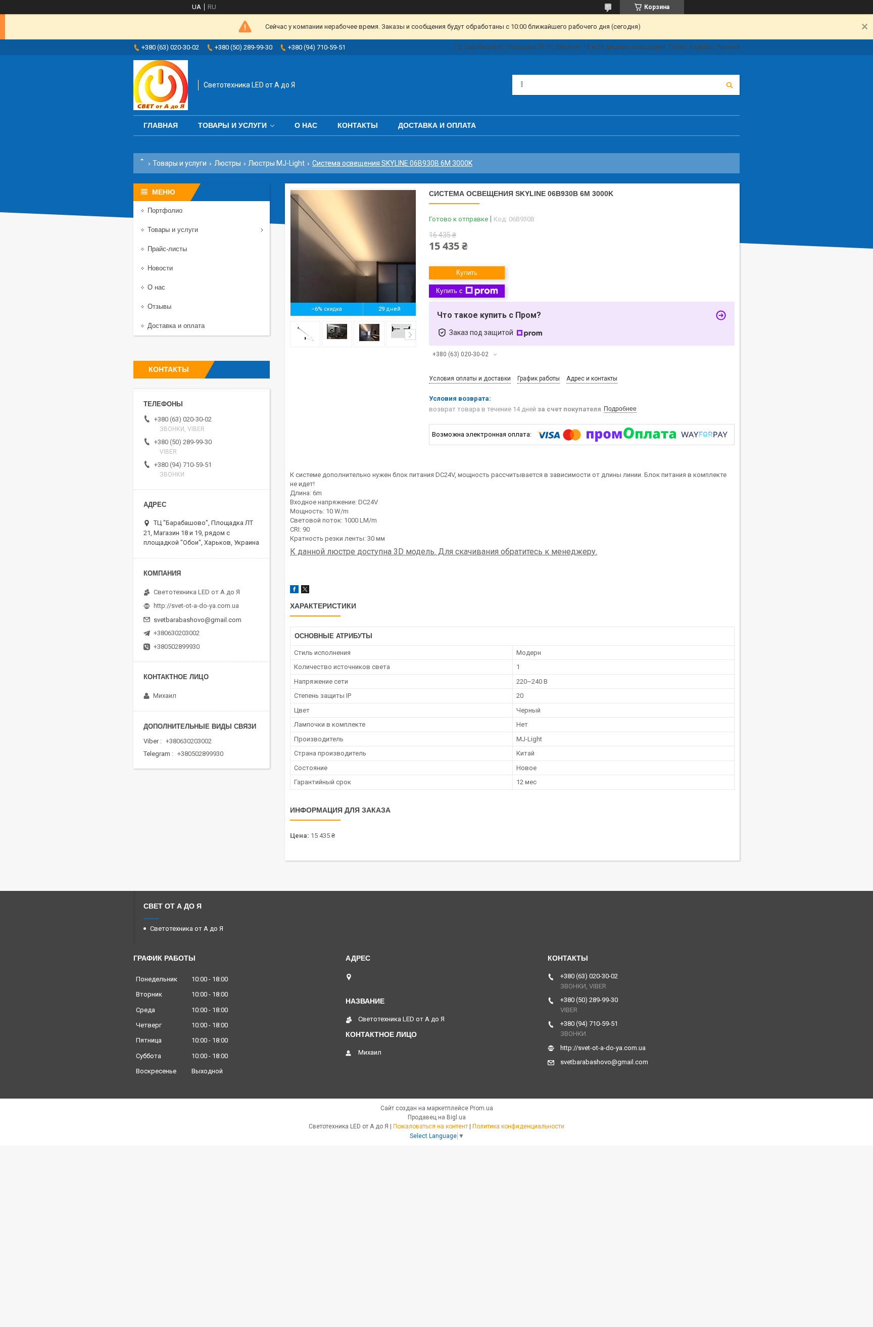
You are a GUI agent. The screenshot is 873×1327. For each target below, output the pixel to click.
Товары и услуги (232, 125)
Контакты (357, 125)
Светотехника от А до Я (186, 928)
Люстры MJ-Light (276, 163)
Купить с (449, 291)
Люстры (227, 163)
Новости (160, 268)
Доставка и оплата (437, 125)
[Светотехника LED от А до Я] (160, 85)
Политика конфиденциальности (518, 1126)
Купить (466, 272)
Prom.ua (481, 1108)
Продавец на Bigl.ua (437, 1117)
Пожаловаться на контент (430, 1126)
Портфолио (165, 210)
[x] (305, 591)
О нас (306, 125)
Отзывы (159, 306)
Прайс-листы (167, 249)
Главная (160, 125)
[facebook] (294, 591)
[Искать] (729, 85)
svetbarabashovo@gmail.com (197, 620)
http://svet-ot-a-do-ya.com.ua (196, 605)
